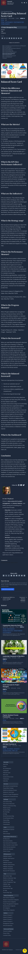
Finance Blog (6, 820)
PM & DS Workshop (7, 925)
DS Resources (6, 838)
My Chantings (6, 812)
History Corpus (6, 851)
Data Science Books (8, 840)
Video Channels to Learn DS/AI (10, 845)
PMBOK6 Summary (7, 862)
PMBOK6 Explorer (7, 856)
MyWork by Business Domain (10, 790)
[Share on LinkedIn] (2, 38)
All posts (3, 29)
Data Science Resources (8, 803)
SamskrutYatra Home (8, 776)
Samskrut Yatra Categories (9, 901)
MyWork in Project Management (10, 794)
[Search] (22, 2)
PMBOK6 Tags (6, 884)
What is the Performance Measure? (9, 52)
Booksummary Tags (8, 888)
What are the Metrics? (6, 47)
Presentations (6, 824)
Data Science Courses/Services (10, 786)
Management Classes (8, 923)
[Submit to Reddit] (21, 38)
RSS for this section (14, 584)
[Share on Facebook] (14, 38)
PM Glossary (6, 860)
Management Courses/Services (10, 796)
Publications (6, 779)
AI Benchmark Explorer (8, 829)
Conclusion (4, 58)
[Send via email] (16, 38)
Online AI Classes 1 (7, 915)
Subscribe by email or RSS (7, 589)
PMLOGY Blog (6, 822)
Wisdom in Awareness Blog (9, 805)
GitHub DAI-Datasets (8, 849)
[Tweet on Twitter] (5, 38)
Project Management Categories (10, 903)
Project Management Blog (6, 11)
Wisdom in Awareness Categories (11, 899)
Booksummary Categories (9, 906)
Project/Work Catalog (8, 788)
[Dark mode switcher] (24, 2)
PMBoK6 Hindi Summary (9, 864)
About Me (5, 764)
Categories (3, 33)
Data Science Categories (9, 897)
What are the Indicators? (7, 49)
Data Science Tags (7, 876)
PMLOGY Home (6, 772)
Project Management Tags (9, 882)
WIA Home (5, 774)
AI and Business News (8, 818)
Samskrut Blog (6, 809)
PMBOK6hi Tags (7, 886)
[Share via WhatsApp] (7, 38)
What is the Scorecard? (7, 54)
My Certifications (7, 768)
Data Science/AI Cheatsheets (10, 843)
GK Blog (5, 814)
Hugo (21, 949)
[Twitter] (24, 485)
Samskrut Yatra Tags (8, 880)
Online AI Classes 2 (7, 917)
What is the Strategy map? (7, 50)
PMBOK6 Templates (8, 866)
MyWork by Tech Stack (8, 792)
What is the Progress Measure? (8, 53)
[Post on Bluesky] (19, 38)
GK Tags (5, 890)
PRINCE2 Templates (8, 868)
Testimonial (6, 770)
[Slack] (19, 485)
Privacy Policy (6, 933)
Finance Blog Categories (9, 910)
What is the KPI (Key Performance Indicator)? (11, 48)
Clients (4, 766)
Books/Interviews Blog (8, 816)
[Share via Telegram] (9, 38)
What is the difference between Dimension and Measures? (14, 45)
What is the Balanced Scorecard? (9, 55)
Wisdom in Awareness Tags (9, 878)
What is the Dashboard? (7, 57)
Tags (2, 31)
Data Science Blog (7, 801)
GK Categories (6, 908)
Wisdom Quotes (6, 807)
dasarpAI (10, 3)
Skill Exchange (6, 833)
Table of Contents (14, 42)
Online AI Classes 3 (7, 919)
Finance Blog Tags (7, 892)
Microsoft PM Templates (9, 870)
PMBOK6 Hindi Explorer (8, 858)
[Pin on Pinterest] (12, 38)
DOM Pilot (5, 831)
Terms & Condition (7, 931)
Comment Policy (7, 935)
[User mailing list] (21, 485)
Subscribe (5, 781)
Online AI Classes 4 (7, 921)
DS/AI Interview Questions (9, 847)
